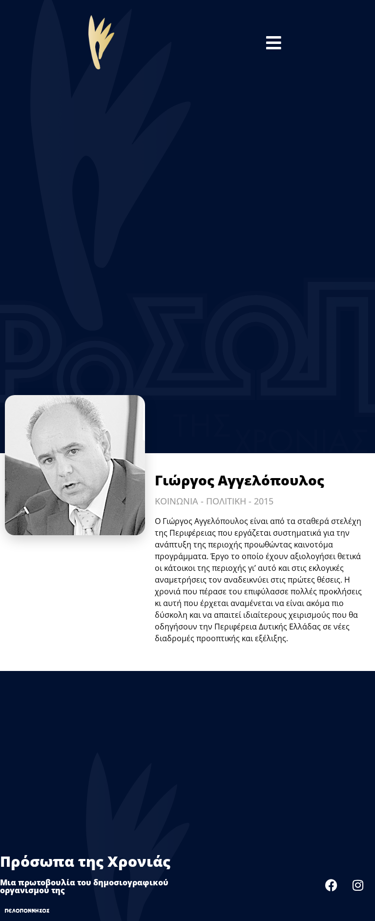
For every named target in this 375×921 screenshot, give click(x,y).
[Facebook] (331, 885)
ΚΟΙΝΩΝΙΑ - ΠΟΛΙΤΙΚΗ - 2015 (214, 501)
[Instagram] (358, 885)
